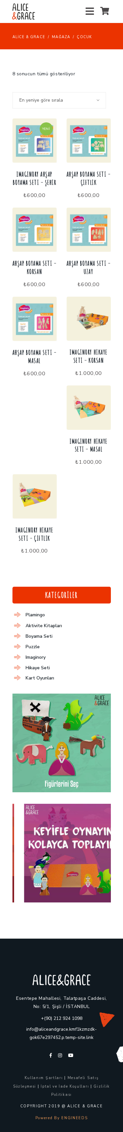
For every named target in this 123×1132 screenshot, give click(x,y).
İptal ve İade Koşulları (65, 1086)
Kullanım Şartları (44, 1077)
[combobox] (59, 100)
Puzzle (33, 647)
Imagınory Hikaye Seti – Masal (88, 445)
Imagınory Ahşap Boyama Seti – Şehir (34, 178)
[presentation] (25, 853)
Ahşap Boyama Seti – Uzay (89, 267)
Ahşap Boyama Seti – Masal (34, 357)
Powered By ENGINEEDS (61, 1118)
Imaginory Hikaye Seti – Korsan (88, 356)
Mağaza (61, 37)
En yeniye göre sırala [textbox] (41, 100)
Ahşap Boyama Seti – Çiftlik (89, 178)
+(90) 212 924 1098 (61, 1018)
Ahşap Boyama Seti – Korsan (34, 267)
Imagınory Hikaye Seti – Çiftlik (34, 534)
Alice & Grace (28, 37)
